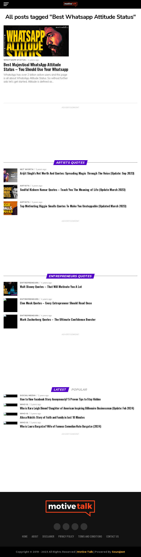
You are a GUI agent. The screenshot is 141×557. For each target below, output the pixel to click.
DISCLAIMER (48, 536)
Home (25, 536)
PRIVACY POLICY (66, 536)
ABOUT (35, 536)
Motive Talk (85, 551)
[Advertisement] (70, 133)
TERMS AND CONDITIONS (90, 536)
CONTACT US (112, 536)
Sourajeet (118, 551)
